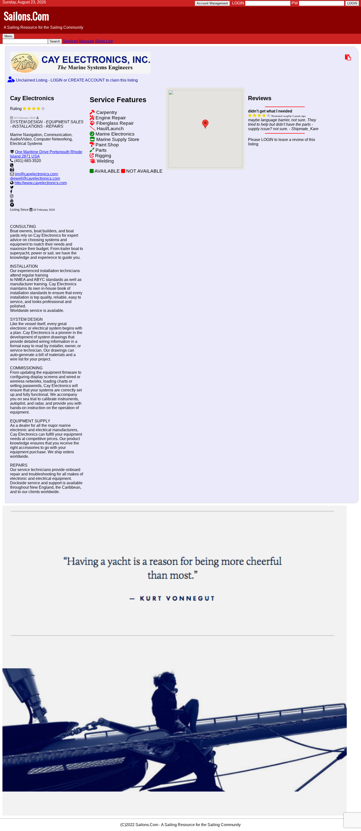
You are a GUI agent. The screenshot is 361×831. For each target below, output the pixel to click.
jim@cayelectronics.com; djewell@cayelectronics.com (35, 176)
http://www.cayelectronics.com (40, 183)
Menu (8, 36)
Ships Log (104, 41)
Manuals (86, 41)
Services (70, 41)
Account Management (212, 3)
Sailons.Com (26, 15)
